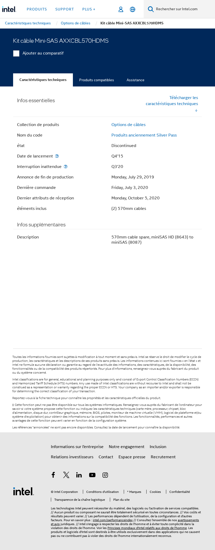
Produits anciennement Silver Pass (144, 135)
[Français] (132, 9)
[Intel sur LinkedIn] (79, 476)
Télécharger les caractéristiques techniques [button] (172, 100)
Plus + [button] (88, 9)
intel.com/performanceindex (113, 520)
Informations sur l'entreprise (77, 446)
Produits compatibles (96, 80)
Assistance (135, 80)
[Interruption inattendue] (65, 166)
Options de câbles (128, 124)
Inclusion (158, 446)
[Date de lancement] (57, 156)
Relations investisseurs (72, 457)
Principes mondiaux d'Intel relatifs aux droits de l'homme (147, 528)
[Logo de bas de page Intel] (23, 491)
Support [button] (64, 9)
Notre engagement (126, 446)
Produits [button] (37, 9)
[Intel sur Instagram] (105, 476)
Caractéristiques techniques (43, 79)
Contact (106, 457)
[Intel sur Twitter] (66, 476)
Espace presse (132, 457)
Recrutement (163, 457)
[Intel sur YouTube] (92, 476)
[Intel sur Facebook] (53, 476)
